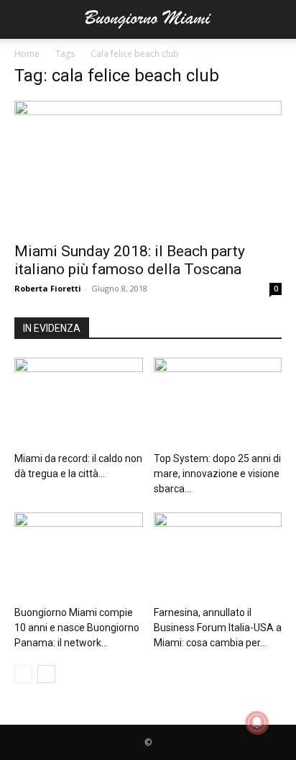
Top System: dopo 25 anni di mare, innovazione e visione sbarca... (217, 473)
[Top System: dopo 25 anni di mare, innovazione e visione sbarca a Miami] (218, 402)
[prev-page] (23, 674)
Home (27, 54)
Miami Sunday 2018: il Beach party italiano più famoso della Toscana (129, 260)
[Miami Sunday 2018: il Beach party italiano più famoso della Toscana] (148, 167)
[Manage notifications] (257, 722)
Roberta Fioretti (47, 288)
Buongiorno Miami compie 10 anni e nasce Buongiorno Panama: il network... (76, 627)
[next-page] (46, 674)
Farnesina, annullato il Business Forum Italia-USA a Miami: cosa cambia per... (218, 627)
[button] (24, 19)
